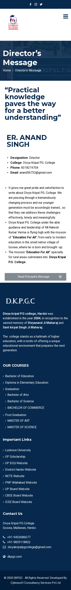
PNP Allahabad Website (21, 482)
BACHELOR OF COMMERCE (25, 408)
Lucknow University (18, 450)
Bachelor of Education (19, 376)
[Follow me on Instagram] (35, 4)
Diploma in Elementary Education (26, 382)
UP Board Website (17, 489)
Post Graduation (15, 415)
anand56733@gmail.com (36, 172)
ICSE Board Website (18, 502)
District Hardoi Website (20, 469)
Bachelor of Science (20, 401)
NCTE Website (14, 476)
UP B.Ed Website (16, 463)
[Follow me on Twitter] (41, 4)
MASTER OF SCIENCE (22, 427)
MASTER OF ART (18, 420)
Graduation (12, 389)
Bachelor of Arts (18, 395)
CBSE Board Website (19, 495)
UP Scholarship (15, 456)
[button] (35, 277)
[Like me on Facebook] (30, 4)
